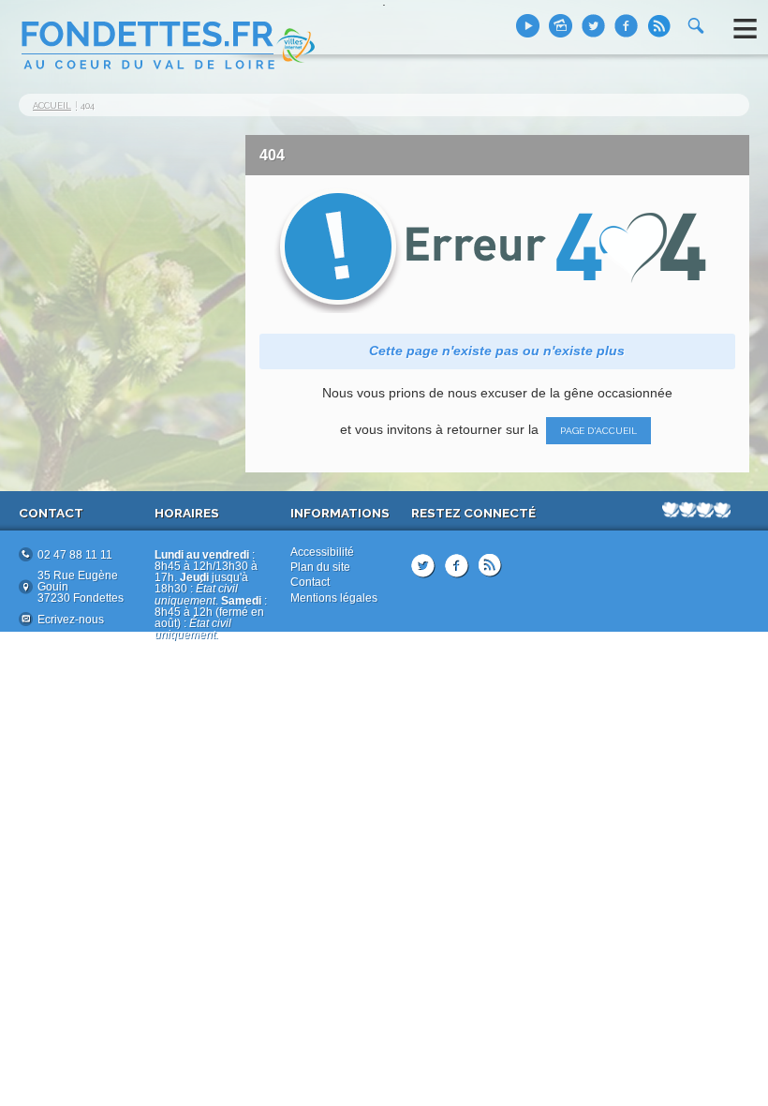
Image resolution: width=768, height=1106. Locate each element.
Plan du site (320, 567)
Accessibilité (322, 552)
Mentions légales (333, 598)
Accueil (52, 105)
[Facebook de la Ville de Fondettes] (457, 566)
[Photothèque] (560, 25)
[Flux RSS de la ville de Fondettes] (659, 25)
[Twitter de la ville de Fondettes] (593, 25)
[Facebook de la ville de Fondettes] (626, 25)
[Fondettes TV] (527, 25)
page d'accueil (598, 431)
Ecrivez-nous (70, 619)
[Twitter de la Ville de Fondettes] (423, 566)
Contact (310, 582)
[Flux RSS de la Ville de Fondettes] (490, 565)
